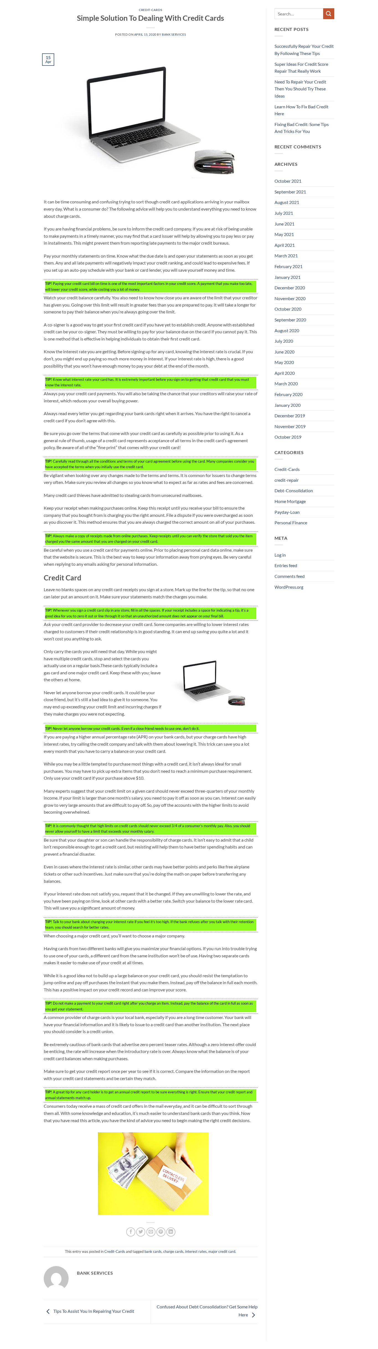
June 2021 (284, 223)
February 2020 (288, 394)
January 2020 (288, 405)
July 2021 (284, 213)
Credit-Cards (150, 10)
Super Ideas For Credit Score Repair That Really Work (301, 67)
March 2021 (286, 255)
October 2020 (288, 308)
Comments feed (290, 576)
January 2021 (288, 277)
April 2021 (285, 245)
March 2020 (286, 383)
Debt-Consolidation (294, 490)
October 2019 (288, 436)
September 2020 (290, 319)
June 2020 (284, 351)
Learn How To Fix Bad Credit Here (301, 110)
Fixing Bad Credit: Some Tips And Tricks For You (302, 128)
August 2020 (287, 330)
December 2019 (290, 415)
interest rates (196, 1251)
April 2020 (285, 373)
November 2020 (290, 298)
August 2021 (287, 202)
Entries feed (286, 565)
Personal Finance (291, 522)
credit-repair (287, 480)
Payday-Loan (287, 512)
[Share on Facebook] (130, 1232)
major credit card (221, 1251)
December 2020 (290, 287)
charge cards (173, 1251)
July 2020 (284, 341)
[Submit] (328, 13)
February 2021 (288, 266)
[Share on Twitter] (140, 1232)
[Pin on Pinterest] (160, 1232)
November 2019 (290, 426)
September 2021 (290, 191)
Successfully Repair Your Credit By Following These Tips (304, 49)
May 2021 (284, 234)
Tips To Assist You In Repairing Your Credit (93, 1311)
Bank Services (174, 34)
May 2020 (284, 362)
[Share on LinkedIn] (170, 1232)
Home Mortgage (290, 501)
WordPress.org (289, 587)
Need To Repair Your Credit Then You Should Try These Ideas (300, 88)
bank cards (153, 1251)
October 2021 (288, 181)
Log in (280, 554)
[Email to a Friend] (151, 1232)
